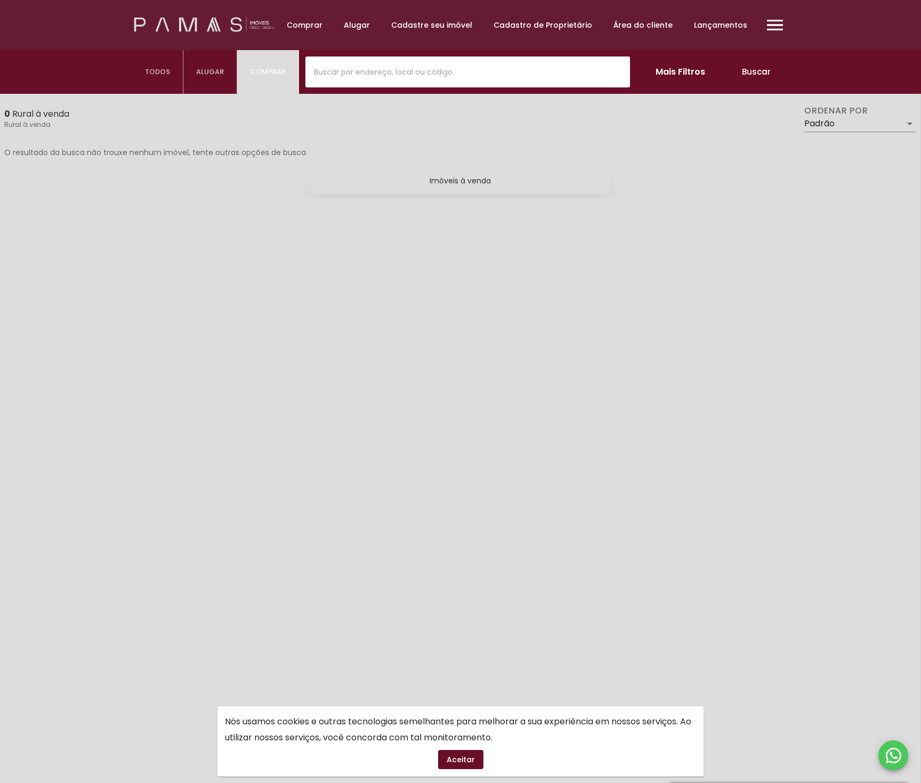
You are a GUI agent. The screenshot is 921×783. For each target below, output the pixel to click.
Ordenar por (836, 111)
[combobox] (467, 71)
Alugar (357, 25)
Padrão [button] (819, 123)
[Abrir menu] (775, 25)
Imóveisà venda (460, 180)
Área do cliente (643, 25)
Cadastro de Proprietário (543, 25)
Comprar (304, 25)
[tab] (157, 72)
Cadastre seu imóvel (431, 25)
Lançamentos (720, 25)
